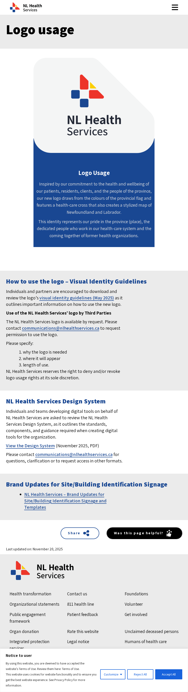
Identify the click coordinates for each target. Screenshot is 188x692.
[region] (94, 670)
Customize (111, 674)
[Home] (94, 570)
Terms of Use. (71, 669)
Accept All (169, 674)
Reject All (140, 674)
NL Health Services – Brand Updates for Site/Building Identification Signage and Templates (65, 500)
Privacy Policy (63, 680)
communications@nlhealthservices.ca (60, 328)
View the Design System (30, 446)
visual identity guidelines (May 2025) (76, 298)
